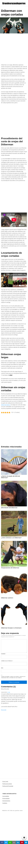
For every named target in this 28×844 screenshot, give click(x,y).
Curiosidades (5, 796)
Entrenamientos (6, 800)
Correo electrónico (7, 660)
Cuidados (4, 803)
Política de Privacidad (7, 786)
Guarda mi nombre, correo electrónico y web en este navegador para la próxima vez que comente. (13, 677)
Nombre (3, 653)
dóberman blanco (5, 404)
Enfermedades (6, 798)
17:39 (8, 692)
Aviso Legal (5, 781)
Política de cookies (7, 783)
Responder (3, 709)
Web (2, 667)
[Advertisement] (14, 49)
